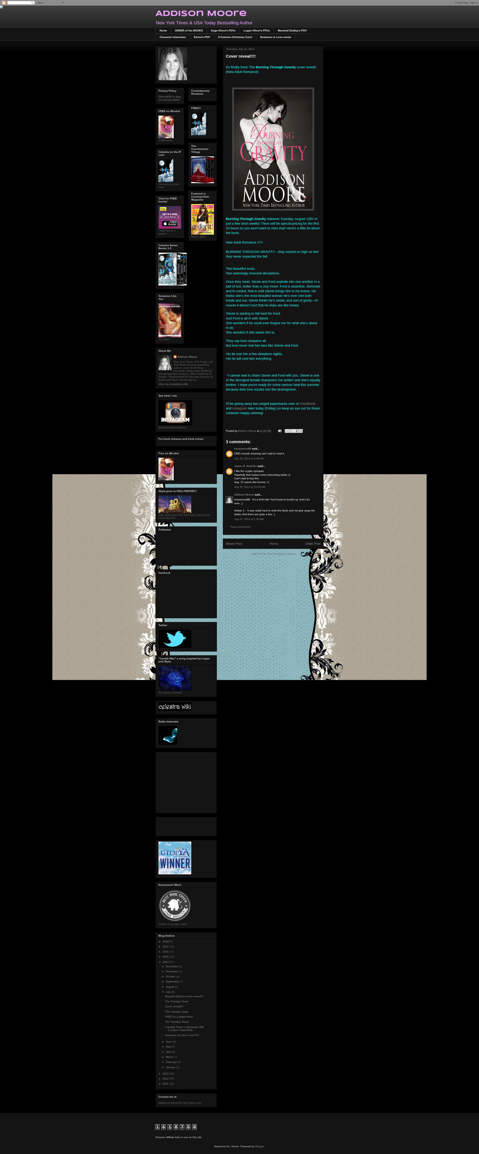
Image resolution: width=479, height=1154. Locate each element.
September (173, 981)
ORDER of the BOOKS (189, 30)
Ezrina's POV (202, 37)
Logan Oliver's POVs (257, 30)
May (169, 1046)
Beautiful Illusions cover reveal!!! (184, 996)
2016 (166, 951)
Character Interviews (173, 37)
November (172, 971)
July (168, 991)
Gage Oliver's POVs (223, 30)
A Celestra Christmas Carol (235, 37)
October (171, 976)
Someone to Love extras (275, 37)
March (170, 1056)
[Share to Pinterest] (301, 431)
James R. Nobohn (245, 465)
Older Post (313, 543)
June (169, 1041)
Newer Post (234, 543)
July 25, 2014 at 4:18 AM (249, 458)
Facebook (307, 404)
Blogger (259, 1146)
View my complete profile (173, 384)
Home (163, 30)
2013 (166, 1073)
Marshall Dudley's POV (292, 30)
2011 (166, 1083)
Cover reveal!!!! (174, 1006)
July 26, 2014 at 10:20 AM (249, 486)
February (171, 1061)
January (171, 1067)
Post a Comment (240, 526)
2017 (166, 946)
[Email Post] (279, 430)
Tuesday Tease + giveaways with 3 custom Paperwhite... (184, 1028)
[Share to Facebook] (297, 431)
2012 (166, 1078)
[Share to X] (294, 431)
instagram (240, 408)
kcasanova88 (242, 448)
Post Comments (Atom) (281, 553)
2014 (166, 961)
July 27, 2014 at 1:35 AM (249, 519)
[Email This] (287, 431)
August (170, 986)
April (169, 1051)
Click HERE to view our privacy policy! (169, 98)
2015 (166, 956)
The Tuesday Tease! (177, 1021)
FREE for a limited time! (179, 1016)
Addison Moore (201, 14)
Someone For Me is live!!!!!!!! (182, 1035)
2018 (166, 941)
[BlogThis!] (290, 431)
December (172, 966)
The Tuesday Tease (176, 1001)
